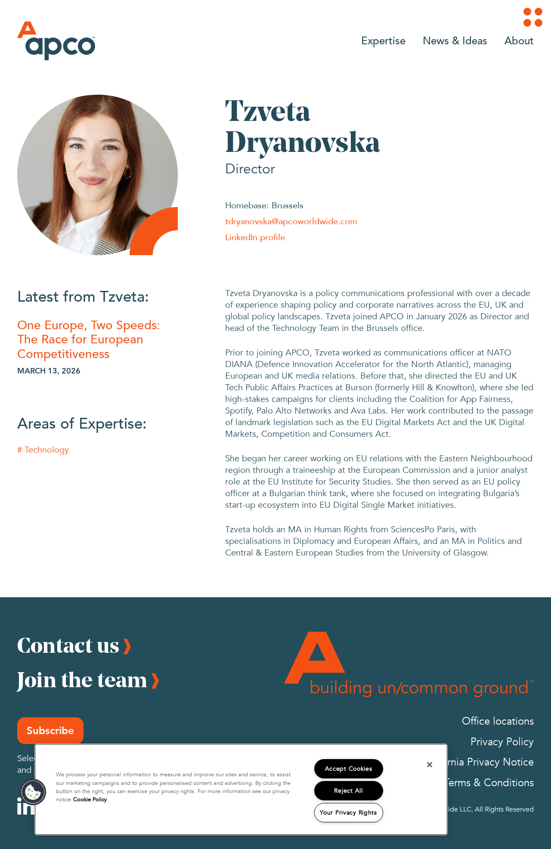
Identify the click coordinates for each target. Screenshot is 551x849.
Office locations (498, 721)
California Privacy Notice (477, 762)
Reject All (348, 791)
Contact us (68, 645)
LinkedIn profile (255, 237)
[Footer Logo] (409, 664)
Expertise (383, 40)
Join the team (82, 679)
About (519, 40)
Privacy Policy (502, 742)
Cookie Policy (90, 799)
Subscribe (50, 730)
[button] (33, 792)
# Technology (43, 450)
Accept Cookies (348, 769)
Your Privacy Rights (348, 813)
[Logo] (56, 41)
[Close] (429, 764)
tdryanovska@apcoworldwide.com (291, 221)
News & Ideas (455, 40)
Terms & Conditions (489, 783)
